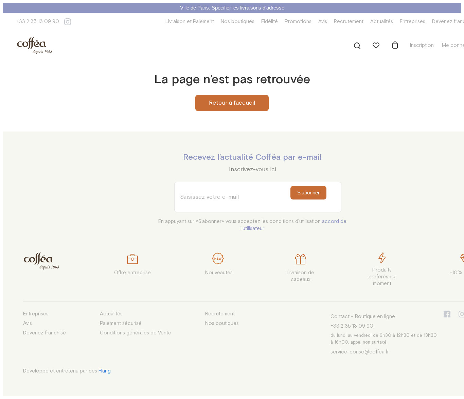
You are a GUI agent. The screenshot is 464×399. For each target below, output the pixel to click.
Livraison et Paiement (189, 21)
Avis (322, 21)
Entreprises (412, 21)
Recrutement (348, 21)
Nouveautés (219, 273)
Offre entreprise (132, 273)
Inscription (422, 45)
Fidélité (269, 21)
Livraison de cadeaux (300, 276)
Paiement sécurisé (121, 323)
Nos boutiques (237, 21)
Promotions (298, 21)
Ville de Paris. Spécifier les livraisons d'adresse (232, 8)
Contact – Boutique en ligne (363, 316)
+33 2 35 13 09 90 (37, 21)
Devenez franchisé (44, 333)
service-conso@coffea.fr (360, 352)
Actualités (381, 21)
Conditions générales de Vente (135, 333)
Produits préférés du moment (382, 277)
